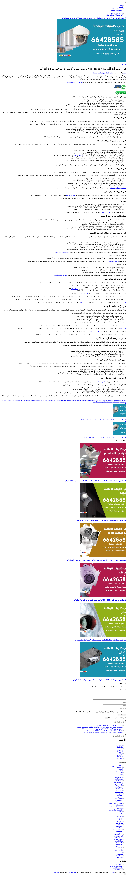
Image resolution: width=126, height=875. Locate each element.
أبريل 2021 (120, 756)
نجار (121, 849)
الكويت (113, 872)
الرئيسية (120, 5)
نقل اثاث (120, 852)
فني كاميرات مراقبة (82, 293)
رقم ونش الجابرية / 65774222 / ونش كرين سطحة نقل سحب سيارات (103, 732)
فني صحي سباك (118, 824)
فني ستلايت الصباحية (117, 12)
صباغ (121, 813)
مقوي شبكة (119, 844)
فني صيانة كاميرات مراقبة (46, 400)
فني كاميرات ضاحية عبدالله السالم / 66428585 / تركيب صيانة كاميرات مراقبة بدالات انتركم (95, 481)
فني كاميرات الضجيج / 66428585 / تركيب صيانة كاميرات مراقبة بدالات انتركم (100, 520)
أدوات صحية (119, 767)
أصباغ (121, 769)
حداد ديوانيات (119, 800)
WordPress (56, 872)
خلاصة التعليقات (118, 868)
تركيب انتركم (119, 777)
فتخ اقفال (120, 819)
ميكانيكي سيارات (118, 847)
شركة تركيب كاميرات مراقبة (118, 188)
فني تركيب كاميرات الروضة (87, 400)
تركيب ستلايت (119, 780)
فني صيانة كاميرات (74, 400)
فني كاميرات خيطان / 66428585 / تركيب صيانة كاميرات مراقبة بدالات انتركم (100, 640)
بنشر (121, 774)
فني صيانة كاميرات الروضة (61, 400)
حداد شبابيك (119, 801)
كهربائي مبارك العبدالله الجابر (114, 15)
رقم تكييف (119, 808)
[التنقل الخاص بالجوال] (125, 2)
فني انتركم (123, 302)
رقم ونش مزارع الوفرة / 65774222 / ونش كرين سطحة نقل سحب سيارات (102, 728)
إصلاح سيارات (119, 770)
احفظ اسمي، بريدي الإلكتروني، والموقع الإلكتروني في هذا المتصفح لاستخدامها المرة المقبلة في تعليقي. (95, 711)
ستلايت (120, 811)
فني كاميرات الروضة (26, 400)
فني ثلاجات (119, 823)
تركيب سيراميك (118, 782)
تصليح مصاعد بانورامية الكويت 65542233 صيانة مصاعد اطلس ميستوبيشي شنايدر (100, 727)
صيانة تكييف (119, 814)
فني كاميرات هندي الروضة (100, 402)
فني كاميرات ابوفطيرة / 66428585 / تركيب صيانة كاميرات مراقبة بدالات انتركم (99, 680)
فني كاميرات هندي (113, 402)
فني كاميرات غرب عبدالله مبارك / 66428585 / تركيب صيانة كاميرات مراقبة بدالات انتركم (96, 560)
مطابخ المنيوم (119, 841)
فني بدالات (123, 328)
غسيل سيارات (119, 816)
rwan (124, 73)
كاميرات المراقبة (105, 212)
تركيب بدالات (119, 779)
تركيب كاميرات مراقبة (62, 252)
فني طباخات (119, 826)
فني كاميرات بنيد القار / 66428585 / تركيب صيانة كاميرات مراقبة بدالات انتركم (100, 600)
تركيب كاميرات (84, 302)
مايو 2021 (120, 755)
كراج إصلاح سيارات (117, 834)
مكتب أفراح (119, 845)
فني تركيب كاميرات (100, 400)
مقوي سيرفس (118, 842)
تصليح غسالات (119, 788)
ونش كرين (120, 857)
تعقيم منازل (119, 790)
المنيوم (121, 772)
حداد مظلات (119, 805)
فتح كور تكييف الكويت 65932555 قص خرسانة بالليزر (108, 725)
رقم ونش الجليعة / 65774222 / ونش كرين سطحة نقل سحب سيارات (104, 730)
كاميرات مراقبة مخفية (99, 381)
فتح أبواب (120, 818)
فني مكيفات (119, 831)
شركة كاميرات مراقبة (112, 261)
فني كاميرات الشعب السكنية (75, 82)
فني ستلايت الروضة (117, 10)
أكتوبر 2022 (119, 752)
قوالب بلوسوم (72, 872)
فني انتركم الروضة (120, 400)
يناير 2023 (120, 747)
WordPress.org (119, 869)
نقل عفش (120, 854)
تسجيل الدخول (118, 864)
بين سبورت (119, 775)
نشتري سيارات (118, 850)
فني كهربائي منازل (117, 829)
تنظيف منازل (119, 792)
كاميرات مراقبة (78, 155)
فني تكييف (120, 821)
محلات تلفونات (118, 839)
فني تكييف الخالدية (117, 8)
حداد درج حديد (119, 798)
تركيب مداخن (119, 783)
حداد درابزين (119, 797)
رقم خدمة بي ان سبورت (116, 810)
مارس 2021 (119, 758)
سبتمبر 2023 (119, 745)
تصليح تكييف (119, 785)
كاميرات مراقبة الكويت (60, 275)
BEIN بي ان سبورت (117, 766)
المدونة (121, 7)
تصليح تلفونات (119, 787)
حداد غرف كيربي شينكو (116, 803)
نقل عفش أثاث (118, 855)
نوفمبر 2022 (119, 750)
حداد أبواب (120, 795)
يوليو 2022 (120, 753)
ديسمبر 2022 (119, 748)
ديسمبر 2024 (119, 743)
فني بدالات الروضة (110, 400)
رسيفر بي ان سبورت (117, 806)
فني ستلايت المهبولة (117, 13)
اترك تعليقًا (96, 73)
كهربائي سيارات (118, 836)
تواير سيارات (119, 793)
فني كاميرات (122, 64)
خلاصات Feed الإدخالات (116, 866)
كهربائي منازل (119, 837)
